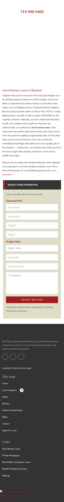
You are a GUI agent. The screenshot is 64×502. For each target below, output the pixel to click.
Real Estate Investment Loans (16, 462)
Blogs (4, 417)
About (5, 397)
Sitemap (6, 475)
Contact (6, 424)
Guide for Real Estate (12, 410)
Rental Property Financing (14, 469)
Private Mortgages (10, 455)
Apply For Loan (9, 430)
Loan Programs (9, 390)
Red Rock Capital (24, 368)
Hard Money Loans (11, 449)
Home (5, 383)
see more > (7, 174)
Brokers (6, 403)
